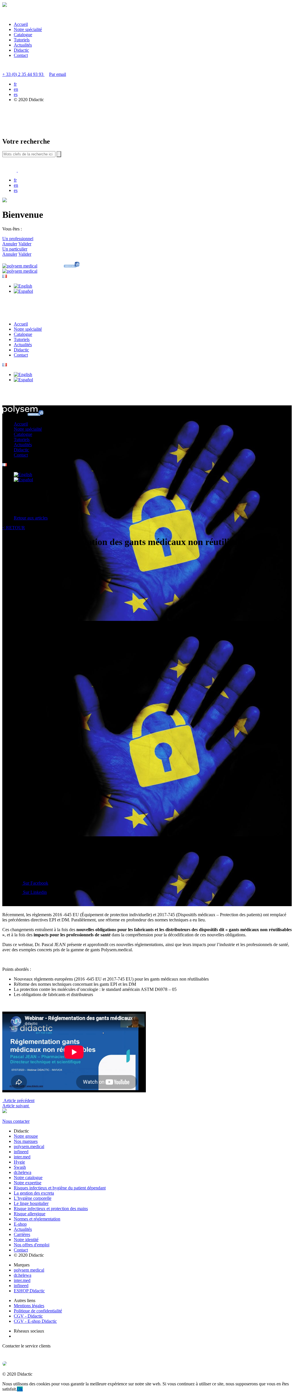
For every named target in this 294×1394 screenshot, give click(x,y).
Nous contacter (16, 1121)
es (16, 94)
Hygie (19, 1162)
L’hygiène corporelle (32, 1198)
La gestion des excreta (34, 1193)
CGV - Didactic (28, 1316)
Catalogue (23, 34)
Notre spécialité (28, 29)
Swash (20, 1167)
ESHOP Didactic (29, 1290)
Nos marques (26, 1141)
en (16, 89)
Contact (21, 55)
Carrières (22, 1234)
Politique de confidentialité (38, 1310)
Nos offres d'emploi (31, 1244)
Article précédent (18, 1100)
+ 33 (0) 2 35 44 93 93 (23, 74)
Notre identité (26, 1239)
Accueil (21, 24)
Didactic (21, 50)
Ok (20, 1389)
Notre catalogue (28, 1177)
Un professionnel (17, 238)
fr (15, 84)
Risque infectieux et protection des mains (51, 1208)
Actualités (23, 45)
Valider (24, 243)
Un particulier (14, 249)
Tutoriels (22, 39)
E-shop (20, 1224)
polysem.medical (29, 1146)
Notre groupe (26, 1136)
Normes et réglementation (37, 1218)
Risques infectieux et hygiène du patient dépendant (60, 1187)
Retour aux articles (31, 517)
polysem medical (29, 1270)
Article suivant (16, 1105)
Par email (57, 74)
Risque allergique (29, 1213)
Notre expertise (27, 1182)
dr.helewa (22, 1172)
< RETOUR (13, 527)
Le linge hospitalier (31, 1203)
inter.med (22, 1156)
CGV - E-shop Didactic (35, 1321)
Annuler (9, 243)
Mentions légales (29, 1305)
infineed (21, 1151)
